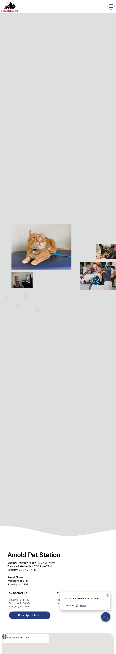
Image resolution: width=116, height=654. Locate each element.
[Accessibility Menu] (4, 636)
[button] (105, 616)
